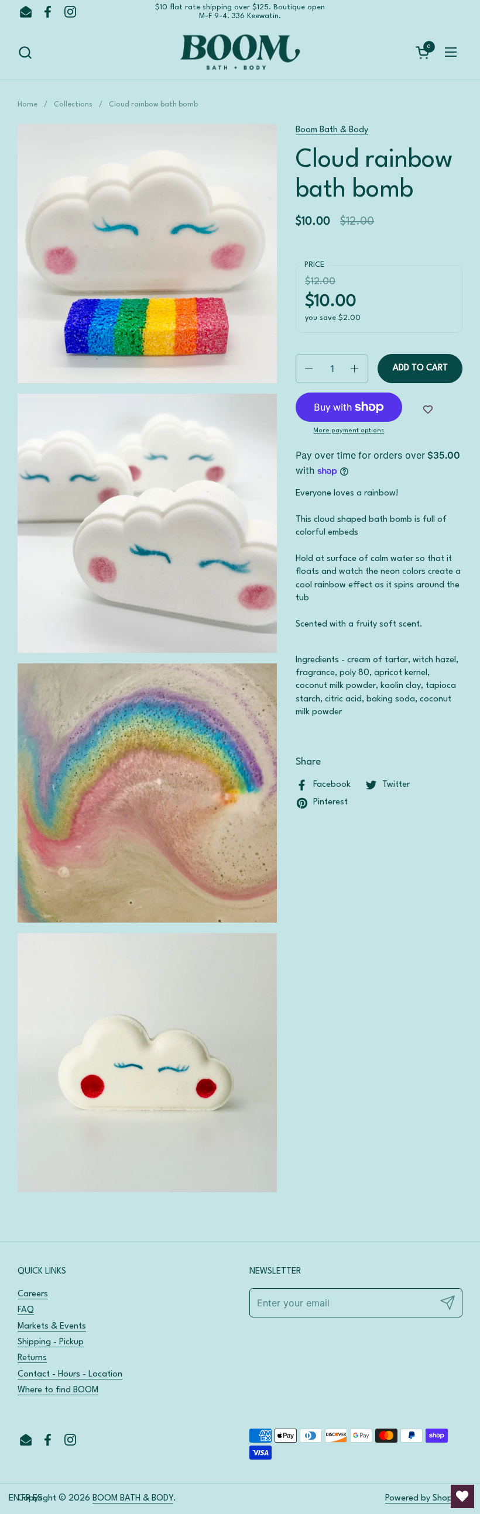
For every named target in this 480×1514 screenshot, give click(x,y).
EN (14, 1498)
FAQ (26, 1310)
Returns (32, 1358)
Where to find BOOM (58, 1390)
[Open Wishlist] (462, 1496)
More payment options (348, 431)
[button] (25, 52)
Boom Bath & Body (332, 130)
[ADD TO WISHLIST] (428, 410)
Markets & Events (52, 1326)
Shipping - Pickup (51, 1342)
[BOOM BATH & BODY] (240, 52)
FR (26, 1498)
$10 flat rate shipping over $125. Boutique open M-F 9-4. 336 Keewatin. (240, 12)
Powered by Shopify (423, 1498)
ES (37, 1498)
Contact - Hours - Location (70, 1374)
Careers (33, 1294)
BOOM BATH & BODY (132, 1498)
